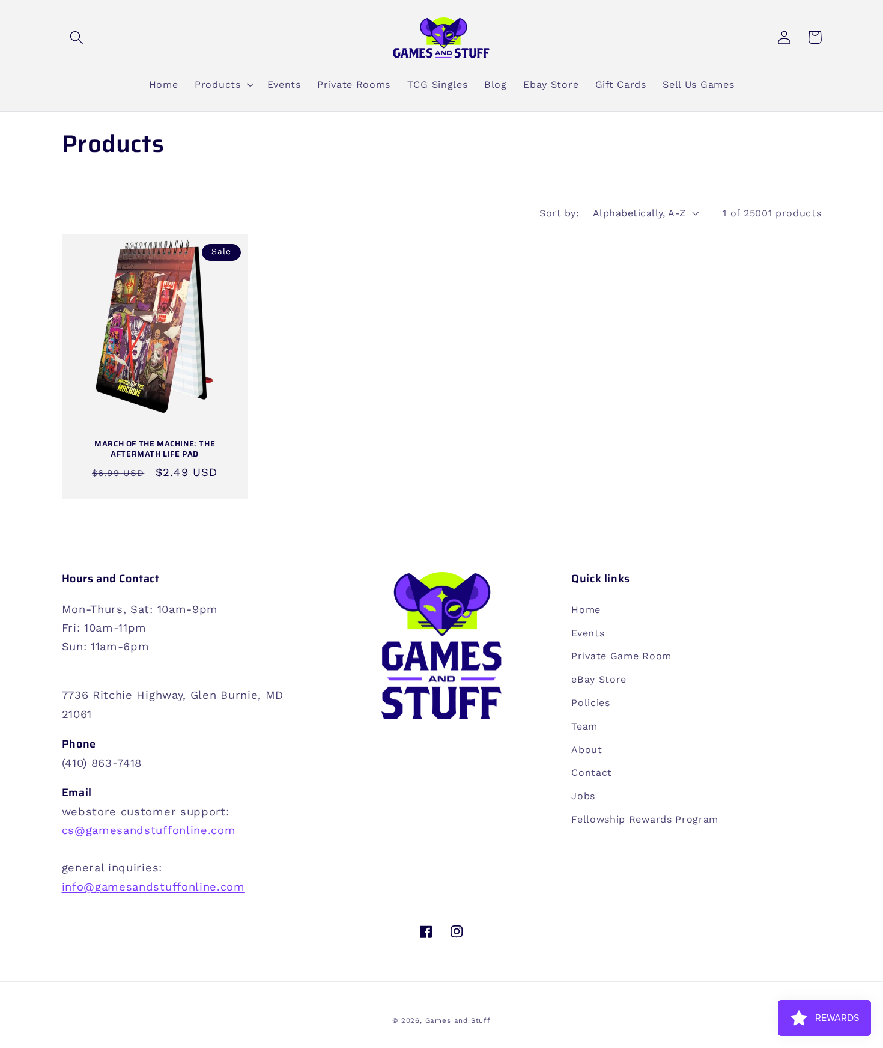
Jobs (583, 796)
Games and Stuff (458, 1020)
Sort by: (559, 213)
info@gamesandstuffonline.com (153, 886)
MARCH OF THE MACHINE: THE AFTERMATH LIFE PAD (154, 449)
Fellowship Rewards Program (644, 819)
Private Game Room (621, 656)
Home (586, 609)
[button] (77, 37)
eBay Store (599, 679)
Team (584, 726)
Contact (591, 772)
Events (587, 633)
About (586, 749)
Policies (590, 702)
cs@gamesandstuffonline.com (149, 830)
